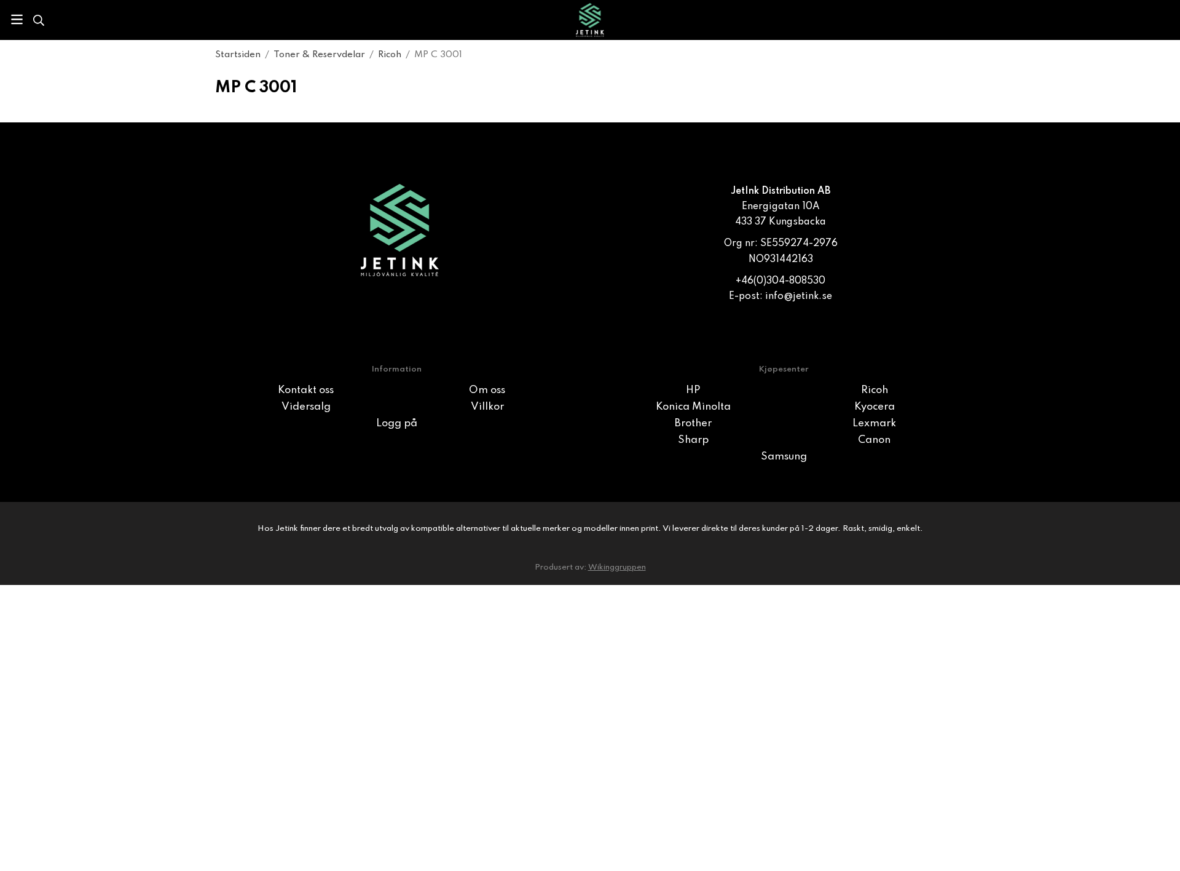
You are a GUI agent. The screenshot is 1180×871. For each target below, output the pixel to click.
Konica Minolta (693, 407)
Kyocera (874, 407)
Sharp (693, 440)
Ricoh (874, 390)
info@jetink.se (798, 296)
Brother (693, 423)
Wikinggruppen (617, 567)
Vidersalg (306, 407)
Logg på (396, 423)
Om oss (487, 390)
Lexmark (874, 423)
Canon (874, 440)
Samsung (784, 456)
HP (693, 390)
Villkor (487, 407)
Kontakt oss (306, 390)
